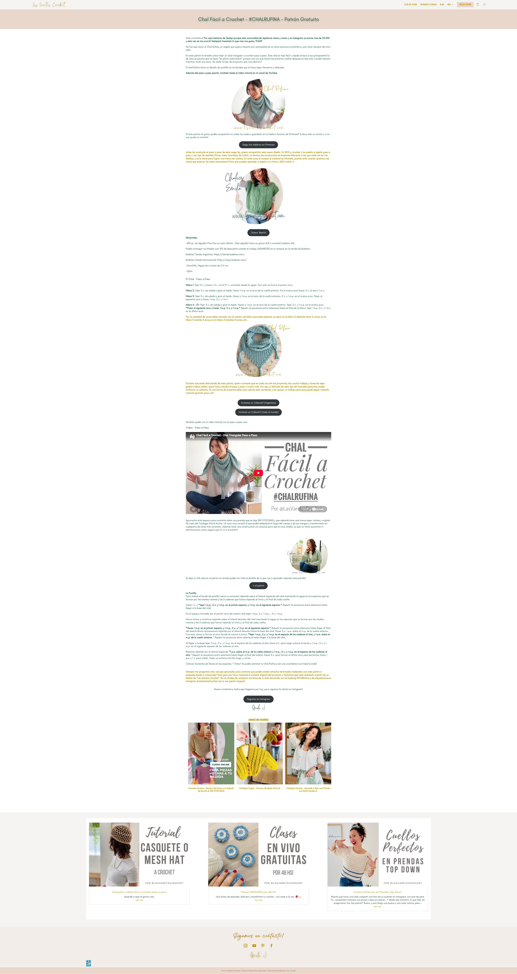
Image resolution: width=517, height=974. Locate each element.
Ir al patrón (258, 585)
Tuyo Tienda (291, 971)
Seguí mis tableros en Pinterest (258, 144)
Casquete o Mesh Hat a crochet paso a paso (139, 892)
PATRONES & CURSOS (428, 5)
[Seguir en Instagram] (245, 945)
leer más (139, 900)
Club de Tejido (410, 5)
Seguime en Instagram (258, 699)
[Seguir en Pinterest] (263, 945)
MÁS (449, 5)
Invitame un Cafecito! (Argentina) (258, 402)
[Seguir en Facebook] (271, 945)
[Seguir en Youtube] (254, 945)
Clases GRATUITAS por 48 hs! (258, 892)
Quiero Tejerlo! (258, 232)
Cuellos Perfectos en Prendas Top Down (378, 892)
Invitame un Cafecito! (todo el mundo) (258, 412)
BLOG (442, 5)
